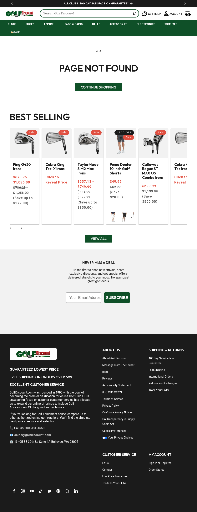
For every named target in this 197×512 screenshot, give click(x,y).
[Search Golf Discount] (134, 13)
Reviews (107, 378)
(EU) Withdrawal (112, 392)
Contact (107, 469)
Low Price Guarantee (115, 476)
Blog (105, 371)
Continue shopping (98, 87)
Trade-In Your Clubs (114, 483)
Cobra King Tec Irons (183, 166)
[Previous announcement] (12, 3)
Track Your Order (159, 390)
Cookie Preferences (114, 430)
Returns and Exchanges (163, 383)
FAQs (105, 462)
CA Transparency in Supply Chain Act (118, 421)
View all (99, 238)
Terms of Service (112, 398)
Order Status (156, 469)
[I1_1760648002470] (164, 497)
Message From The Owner (118, 365)
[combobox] (89, 13)
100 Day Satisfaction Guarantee (161, 361)
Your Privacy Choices (120, 437)
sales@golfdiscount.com (32, 435)
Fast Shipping (157, 369)
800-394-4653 (34, 428)
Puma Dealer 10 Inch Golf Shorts (121, 168)
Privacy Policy (110, 405)
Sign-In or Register (160, 462)
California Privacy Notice (117, 412)
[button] (15, 24)
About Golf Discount (114, 358)
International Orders (161, 376)
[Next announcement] (185, 3)
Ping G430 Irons (22, 166)
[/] (17, 13)
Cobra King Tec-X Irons (55, 166)
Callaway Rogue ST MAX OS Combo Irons (153, 171)
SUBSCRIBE (117, 297)
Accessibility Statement (116, 385)
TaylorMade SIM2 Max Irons (88, 168)
